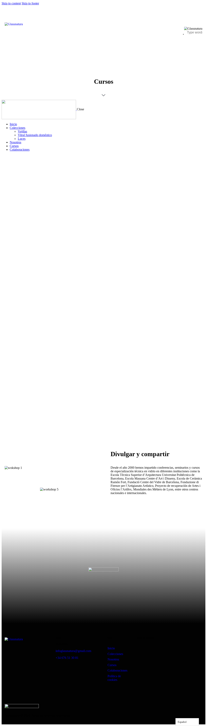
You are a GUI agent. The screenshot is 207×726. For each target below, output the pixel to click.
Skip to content (11, 3)
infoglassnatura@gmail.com (73, 651)
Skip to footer (30, 3)
